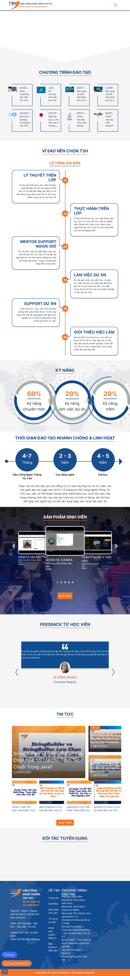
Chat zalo (9, 954)
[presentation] (13, 546)
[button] (10, 36)
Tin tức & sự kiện (53, 920)
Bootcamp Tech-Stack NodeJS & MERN (73, 908)
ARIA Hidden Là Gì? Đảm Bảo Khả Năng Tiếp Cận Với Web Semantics (104, 738)
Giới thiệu (53, 903)
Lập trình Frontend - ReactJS (72, 951)
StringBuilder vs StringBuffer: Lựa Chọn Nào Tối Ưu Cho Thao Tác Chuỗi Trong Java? (48, 760)
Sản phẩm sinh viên (53, 911)
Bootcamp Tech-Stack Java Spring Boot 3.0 (76, 915)
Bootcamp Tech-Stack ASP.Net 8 (73, 902)
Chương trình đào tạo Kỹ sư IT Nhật (76, 921)
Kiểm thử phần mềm (72, 896)
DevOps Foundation (72, 926)
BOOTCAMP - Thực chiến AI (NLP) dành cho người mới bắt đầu (76, 943)
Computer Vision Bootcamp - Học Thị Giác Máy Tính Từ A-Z (76, 933)
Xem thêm (65, 595)
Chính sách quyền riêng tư (52, 933)
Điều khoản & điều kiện (53, 947)
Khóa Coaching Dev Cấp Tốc (74, 958)
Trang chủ (53, 897)
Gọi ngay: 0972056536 (16, 963)
